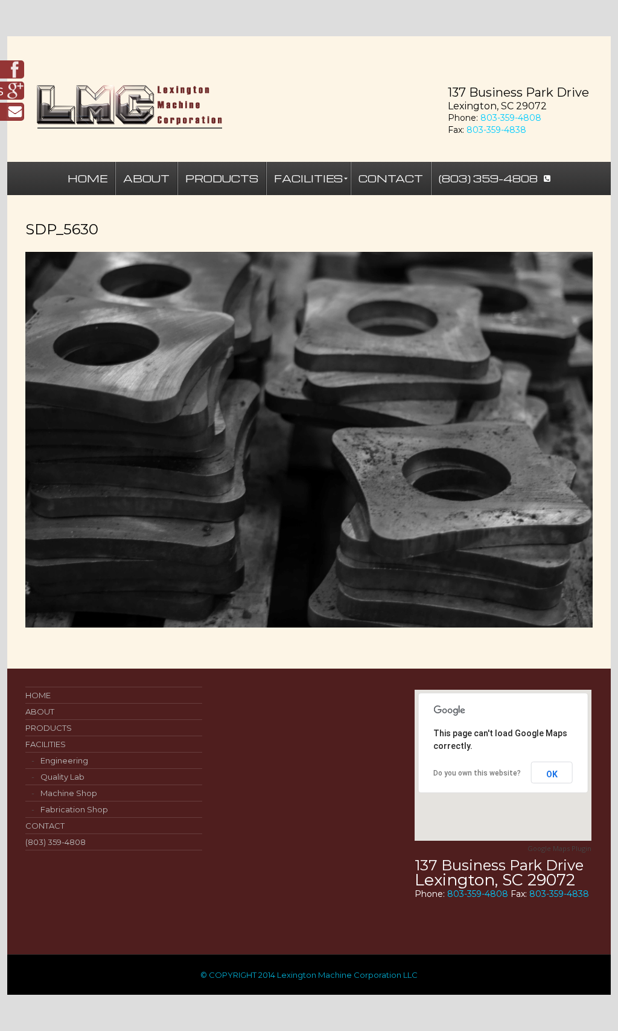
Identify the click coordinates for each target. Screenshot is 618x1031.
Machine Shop (68, 793)
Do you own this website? (477, 773)
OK (552, 774)
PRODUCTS (48, 728)
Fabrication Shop (74, 809)
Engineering (64, 760)
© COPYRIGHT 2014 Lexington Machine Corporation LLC (309, 975)
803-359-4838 (496, 129)
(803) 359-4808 (55, 842)
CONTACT (45, 825)
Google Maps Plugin (559, 848)
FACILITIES (45, 744)
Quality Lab (62, 777)
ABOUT (39, 711)
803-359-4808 (510, 117)
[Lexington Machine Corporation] (309, 110)
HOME (38, 695)
